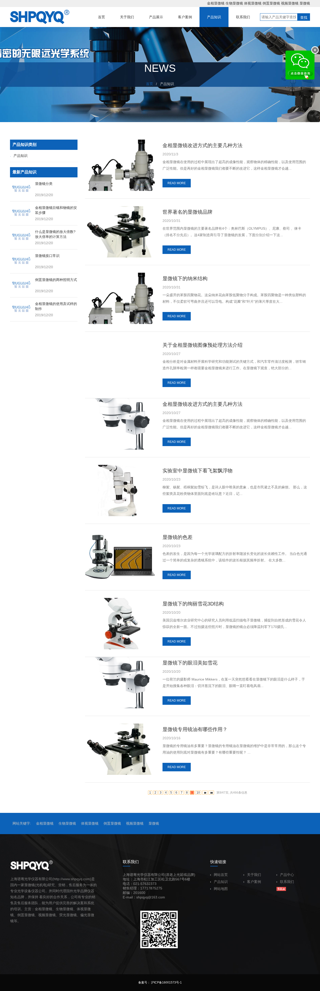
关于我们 (254, 875)
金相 (38, 909)
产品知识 (21, 156)
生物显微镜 (234, 3)
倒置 (20, 915)
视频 (41, 915)
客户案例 (254, 882)
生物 (59, 909)
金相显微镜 (215, 3)
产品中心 (287, 875)
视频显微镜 (289, 3)
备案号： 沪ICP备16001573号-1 (160, 982)
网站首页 (221, 875)
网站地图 (221, 889)
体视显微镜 (253, 3)
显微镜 (305, 3)
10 (198, 792)
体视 (80, 909)
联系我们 (287, 882)
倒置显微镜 (271, 3)
